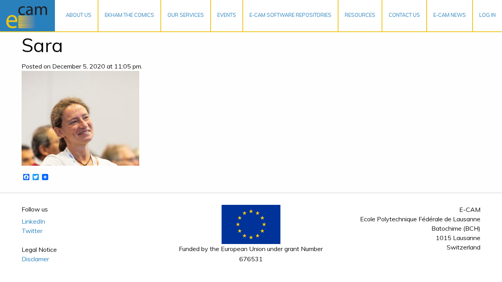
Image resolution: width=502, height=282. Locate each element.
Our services (185, 15)
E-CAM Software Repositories (290, 15)
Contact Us (404, 15)
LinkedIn (33, 221)
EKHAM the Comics (129, 15)
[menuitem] (79, 15)
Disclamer (35, 259)
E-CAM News (449, 15)
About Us (78, 15)
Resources (360, 15)
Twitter (32, 231)
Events (226, 15)
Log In (487, 15)
